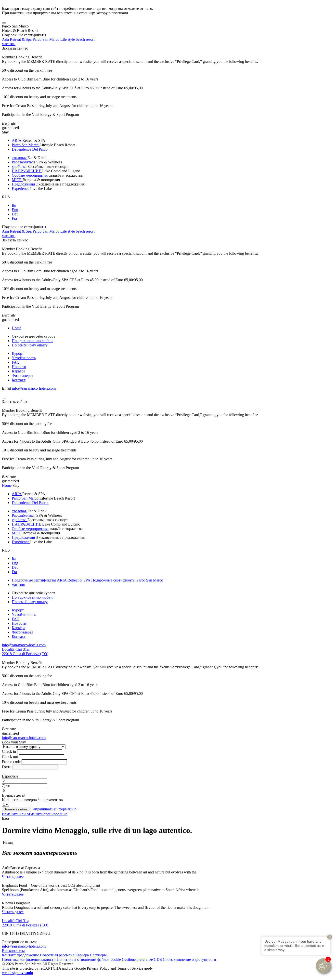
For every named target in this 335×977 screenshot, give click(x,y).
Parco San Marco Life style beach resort (63, 39)
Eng (15, 210)
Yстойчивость (24, 358)
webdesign (17, 973)
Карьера (18, 371)
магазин (8, 44)
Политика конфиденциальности (29, 959)
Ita (14, 205)
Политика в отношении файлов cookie (89, 959)
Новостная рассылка (57, 955)
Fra (14, 218)
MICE (17, 180)
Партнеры (98, 955)
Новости (19, 367)
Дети (6, 786)
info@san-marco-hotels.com (34, 388)
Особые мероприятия (30, 175)
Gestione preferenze (137, 959)
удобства (19, 166)
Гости (7, 767)
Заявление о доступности (195, 959)
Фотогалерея (22, 375)
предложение (28, 955)
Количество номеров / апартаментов (32, 800)
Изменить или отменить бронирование (34, 814)
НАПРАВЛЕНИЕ (27, 171)
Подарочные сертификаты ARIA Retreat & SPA (51, 580)
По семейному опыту (30, 345)
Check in (9, 751)
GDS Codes (163, 959)
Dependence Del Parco (30, 149)
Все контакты (13, 951)
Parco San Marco (25, 145)
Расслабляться (24, 162)
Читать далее (13, 876)
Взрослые (10, 776)
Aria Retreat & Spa (17, 39)
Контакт (19, 380)
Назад (7, 842)
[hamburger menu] (4, 23)
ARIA (17, 140)
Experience (21, 188)
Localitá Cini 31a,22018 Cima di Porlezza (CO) (25, 651)
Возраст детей (14, 795)
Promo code (11, 762)
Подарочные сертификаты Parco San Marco (127, 580)
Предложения (24, 184)
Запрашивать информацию (54, 809)
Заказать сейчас (15, 48)
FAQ (16, 362)
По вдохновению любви (32, 341)
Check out (10, 756)
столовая (19, 158)
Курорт (18, 353)
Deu (15, 214)
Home (16, 328)
